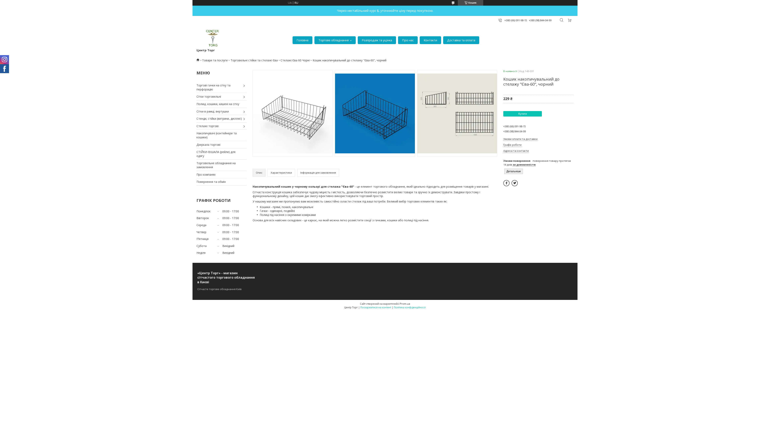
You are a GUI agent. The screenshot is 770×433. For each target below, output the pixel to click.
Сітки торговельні (209, 96)
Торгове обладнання (333, 40)
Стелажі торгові (208, 126)
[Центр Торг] (210, 38)
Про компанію (206, 174)
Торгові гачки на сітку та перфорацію (213, 87)
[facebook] (506, 183)
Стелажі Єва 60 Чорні (295, 60)
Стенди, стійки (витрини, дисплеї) (219, 118)
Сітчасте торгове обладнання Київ (219, 289)
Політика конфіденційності (410, 307)
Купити (522, 113)
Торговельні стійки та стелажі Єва (254, 60)
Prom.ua (405, 304)
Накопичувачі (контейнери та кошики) (217, 135)
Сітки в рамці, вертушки (213, 111)
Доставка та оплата (461, 40)
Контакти (430, 40)
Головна (302, 40)
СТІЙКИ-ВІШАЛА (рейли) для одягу (216, 154)
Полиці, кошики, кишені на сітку (218, 104)
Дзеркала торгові (208, 145)
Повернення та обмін (211, 182)
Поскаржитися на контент (375, 307)
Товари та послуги (215, 60)
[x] (515, 183)
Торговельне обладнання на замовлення (216, 165)
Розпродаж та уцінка (377, 40)
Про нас (408, 40)
